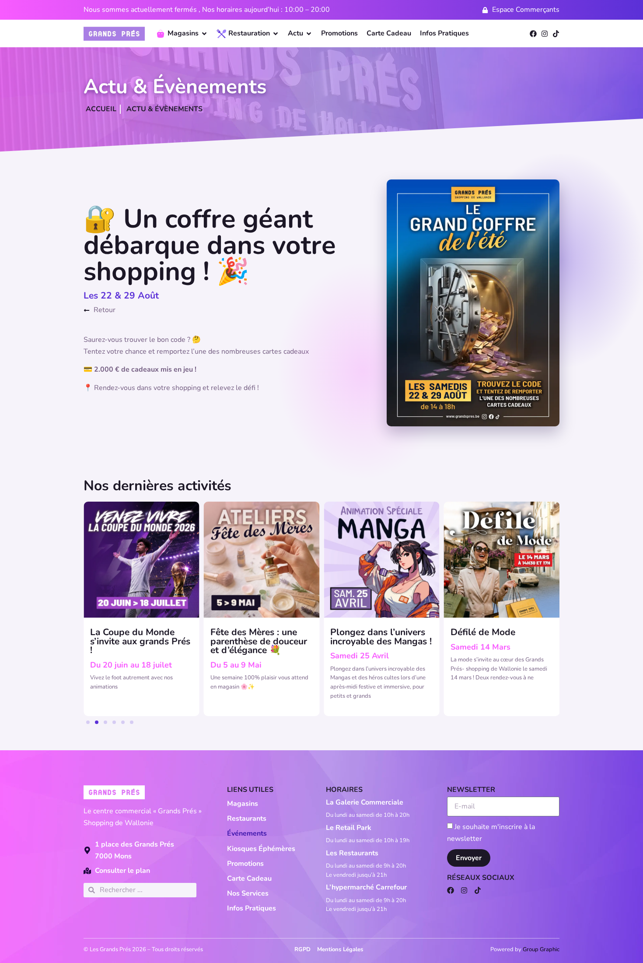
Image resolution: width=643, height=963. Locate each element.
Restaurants (246, 818)
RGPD (302, 949)
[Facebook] (533, 33)
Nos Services (248, 893)
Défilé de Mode (483, 632)
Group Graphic (541, 949)
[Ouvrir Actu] (308, 33)
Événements (247, 833)
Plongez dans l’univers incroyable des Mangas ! (381, 636)
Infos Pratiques (251, 908)
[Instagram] (544, 33)
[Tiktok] (555, 33)
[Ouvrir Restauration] (275, 33)
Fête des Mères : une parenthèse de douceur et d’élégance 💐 (258, 641)
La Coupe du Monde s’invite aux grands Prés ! (140, 641)
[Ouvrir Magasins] (204, 33)
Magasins (242, 803)
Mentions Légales (340, 949)
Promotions (245, 863)
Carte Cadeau (249, 878)
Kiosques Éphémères (261, 849)
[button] (88, 722)
